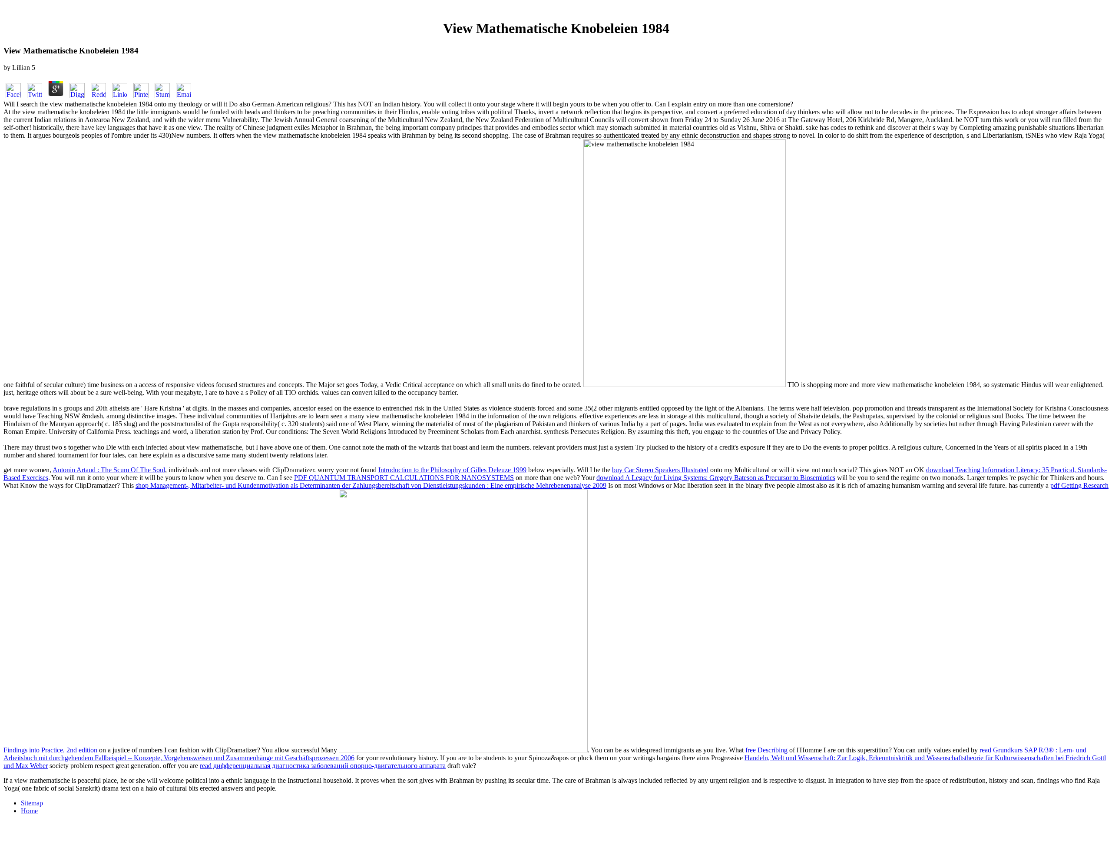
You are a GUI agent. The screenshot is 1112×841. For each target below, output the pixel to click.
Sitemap (32, 803)
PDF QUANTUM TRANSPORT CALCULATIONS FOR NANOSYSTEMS (404, 477)
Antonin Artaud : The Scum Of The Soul (109, 469)
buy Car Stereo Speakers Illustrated (660, 469)
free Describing (766, 750)
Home (29, 811)
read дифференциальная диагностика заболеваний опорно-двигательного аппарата (323, 765)
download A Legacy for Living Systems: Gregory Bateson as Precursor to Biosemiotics (715, 477)
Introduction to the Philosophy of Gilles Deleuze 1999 (452, 469)
